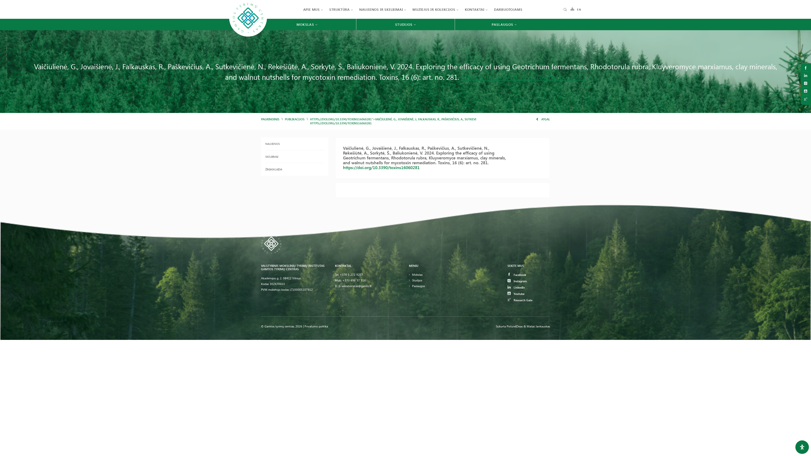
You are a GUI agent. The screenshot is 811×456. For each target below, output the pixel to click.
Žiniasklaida (273, 169)
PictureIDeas (515, 326)
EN (579, 9)
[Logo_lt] (248, 36)
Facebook (519, 275)
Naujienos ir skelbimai (381, 9)
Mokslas (417, 275)
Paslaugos (418, 286)
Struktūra (339, 9)
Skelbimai (271, 156)
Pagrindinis (270, 119)
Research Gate (522, 300)
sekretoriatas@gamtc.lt (356, 286)
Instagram (520, 281)
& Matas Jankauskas (537, 326)
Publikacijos (295, 119)
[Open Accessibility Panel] (802, 447)
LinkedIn (519, 287)
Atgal (545, 119)
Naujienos (272, 143)
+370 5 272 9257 (351, 275)
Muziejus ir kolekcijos (433, 9)
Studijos (417, 280)
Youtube (518, 294)
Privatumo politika (316, 326)
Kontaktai (474, 9)
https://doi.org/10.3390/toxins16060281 (523, 77)
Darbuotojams (508, 9)
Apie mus (311, 9)
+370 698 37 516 (354, 280)
